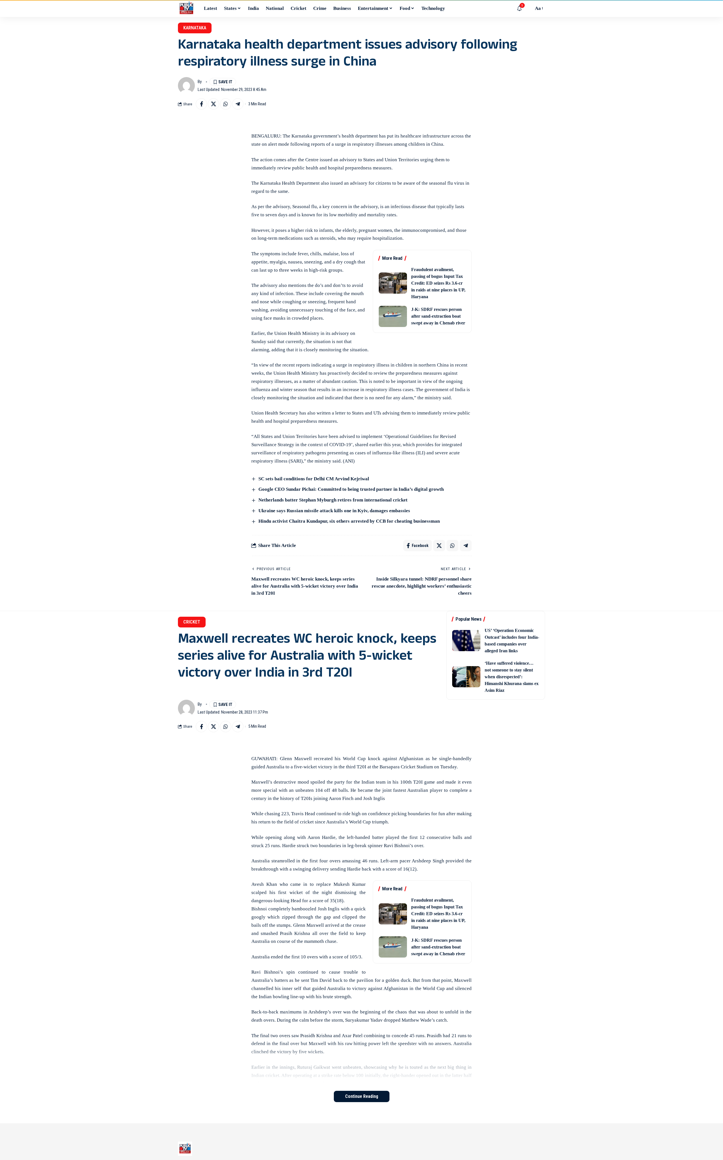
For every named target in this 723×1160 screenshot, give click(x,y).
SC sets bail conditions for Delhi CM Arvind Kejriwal (313, 478)
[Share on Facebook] (201, 104)
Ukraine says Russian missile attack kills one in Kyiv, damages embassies (334, 510)
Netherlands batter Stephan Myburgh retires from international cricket (333, 500)
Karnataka (194, 27)
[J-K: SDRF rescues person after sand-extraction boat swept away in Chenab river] (393, 316)
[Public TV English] (186, 8)
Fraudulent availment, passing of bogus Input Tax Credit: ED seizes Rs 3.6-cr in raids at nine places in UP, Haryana (438, 283)
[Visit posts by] (186, 85)
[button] (528, 8)
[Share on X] (213, 104)
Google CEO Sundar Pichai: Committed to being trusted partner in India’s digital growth (351, 489)
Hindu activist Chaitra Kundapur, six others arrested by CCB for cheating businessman (349, 521)
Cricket (191, 622)
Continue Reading (361, 1096)
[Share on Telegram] (237, 104)
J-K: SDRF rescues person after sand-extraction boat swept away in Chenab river (438, 316)
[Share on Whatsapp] (225, 104)
